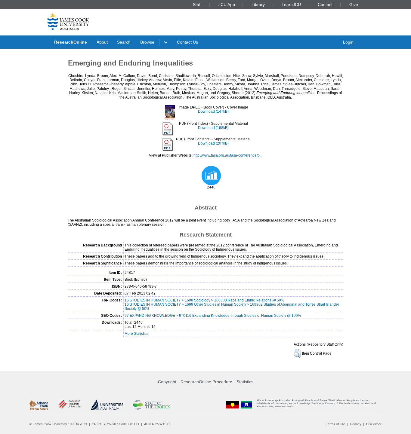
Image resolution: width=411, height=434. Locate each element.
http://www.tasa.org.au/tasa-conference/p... (227, 155)
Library (258, 4)
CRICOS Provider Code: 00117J (115, 424)
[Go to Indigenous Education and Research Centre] (232, 405)
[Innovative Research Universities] (70, 405)
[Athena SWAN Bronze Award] (38, 405)
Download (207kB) (213, 143)
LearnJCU (291, 4)
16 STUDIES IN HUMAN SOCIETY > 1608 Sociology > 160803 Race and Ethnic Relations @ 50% (204, 300)
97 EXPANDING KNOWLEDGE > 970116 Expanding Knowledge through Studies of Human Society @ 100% (213, 315)
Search (124, 42)
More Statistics (136, 334)
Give (353, 4)
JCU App (226, 4)
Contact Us (187, 42)
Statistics (244, 381)
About (102, 42)
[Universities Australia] (107, 405)
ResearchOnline (70, 42)
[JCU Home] (68, 20)
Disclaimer (374, 424)
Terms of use (335, 424)
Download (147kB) (213, 111)
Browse (147, 42)
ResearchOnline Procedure (206, 381)
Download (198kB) (213, 128)
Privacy (355, 424)
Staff (197, 4)
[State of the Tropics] (151, 405)
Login (348, 42)
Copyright (167, 381)
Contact (325, 4)
